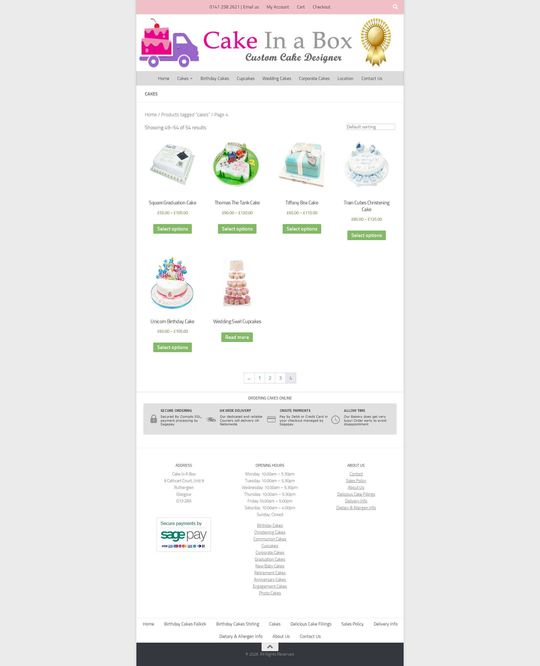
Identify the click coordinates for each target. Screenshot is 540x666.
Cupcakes (246, 78)
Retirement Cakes (270, 572)
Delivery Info (356, 501)
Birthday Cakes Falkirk (185, 624)
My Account (278, 7)
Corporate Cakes (314, 78)
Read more (237, 337)
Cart (301, 7)
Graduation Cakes (270, 559)
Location (346, 78)
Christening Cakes (269, 532)
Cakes (182, 78)
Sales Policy (356, 480)
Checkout (321, 7)
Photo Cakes (270, 593)
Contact (356, 474)
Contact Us (371, 78)
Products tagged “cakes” (185, 114)
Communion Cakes (269, 539)
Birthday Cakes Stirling (237, 624)
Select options (172, 229)
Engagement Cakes (270, 586)
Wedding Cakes (276, 78)
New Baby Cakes (269, 566)
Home (163, 78)
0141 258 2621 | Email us (234, 7)
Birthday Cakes (215, 78)
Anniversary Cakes (270, 579)
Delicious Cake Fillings (356, 494)
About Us (356, 487)
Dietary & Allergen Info (356, 507)
